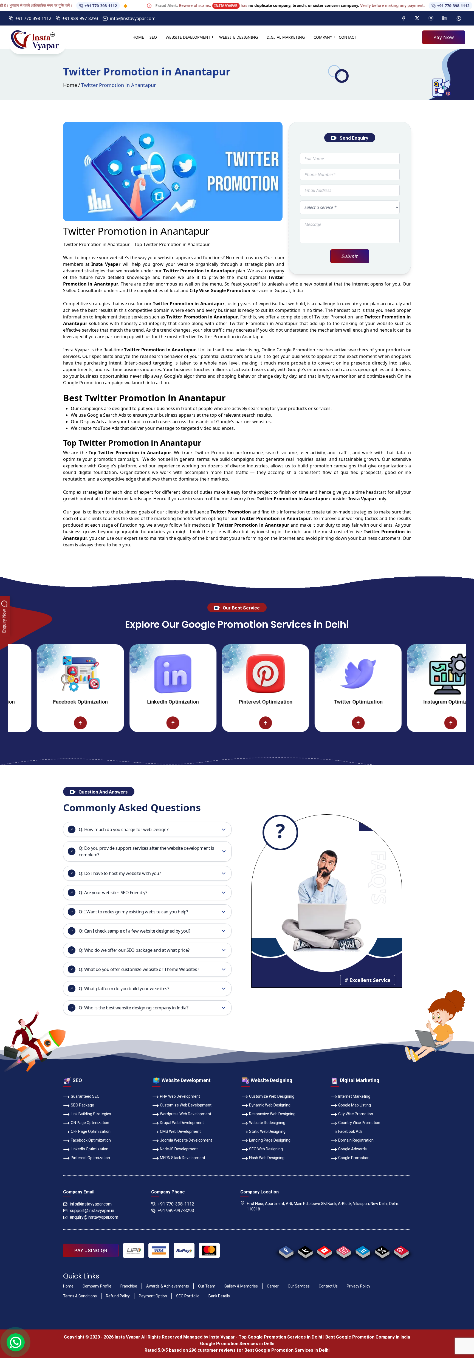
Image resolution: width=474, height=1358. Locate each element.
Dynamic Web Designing (269, 1105)
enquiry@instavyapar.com (94, 1217)
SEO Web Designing (266, 1149)
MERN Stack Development (182, 1158)
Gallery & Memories (241, 1286)
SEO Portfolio (187, 1296)
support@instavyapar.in (92, 1210)
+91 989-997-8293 (80, 18)
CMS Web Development (180, 1131)
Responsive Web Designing (272, 1114)
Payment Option (153, 1296)
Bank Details (219, 1296)
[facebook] (286, 1250)
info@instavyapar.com (133, 18)
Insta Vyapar (76, 350)
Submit (350, 256)
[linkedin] (363, 1250)
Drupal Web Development (182, 1122)
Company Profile (97, 1286)
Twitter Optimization (320, 702)
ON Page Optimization (90, 1122)
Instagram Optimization (413, 702)
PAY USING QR (91, 1250)
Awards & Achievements (167, 1286)
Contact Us (328, 1286)
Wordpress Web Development (185, 1114)
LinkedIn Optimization (135, 702)
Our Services (299, 1286)
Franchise (128, 1286)
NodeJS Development (179, 1149)
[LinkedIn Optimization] (135, 674)
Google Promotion (295, 350)
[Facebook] (403, 18)
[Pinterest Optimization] (227, 674)
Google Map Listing (354, 1105)
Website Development (188, 37)
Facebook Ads (350, 1131)
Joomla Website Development (186, 1140)
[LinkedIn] (444, 18)
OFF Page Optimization (91, 1131)
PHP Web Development (180, 1096)
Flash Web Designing (266, 1158)
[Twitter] (417, 18)
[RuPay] (184, 1250)
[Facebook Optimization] (42, 674)
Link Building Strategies (91, 1114)
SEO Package (82, 1105)
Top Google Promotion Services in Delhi (280, 1337)
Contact (347, 37)
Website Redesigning (267, 1122)
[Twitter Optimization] (320, 674)
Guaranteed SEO (85, 1096)
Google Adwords (352, 1149)
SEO (153, 37)
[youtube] (324, 1250)
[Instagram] (431, 18)
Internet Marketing (354, 1096)
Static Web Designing (267, 1131)
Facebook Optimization (42, 702)
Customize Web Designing (271, 1096)
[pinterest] (401, 1250)
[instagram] (343, 1250)
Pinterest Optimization (228, 702)
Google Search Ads (106, 415)
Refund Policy (118, 1296)
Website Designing (238, 37)
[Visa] (158, 1250)
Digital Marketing (286, 37)
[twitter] (382, 1250)
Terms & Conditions (80, 1296)
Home (138, 37)
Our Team (206, 1286)
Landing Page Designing (269, 1140)
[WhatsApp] (459, 18)
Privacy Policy (358, 1286)
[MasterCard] (209, 1250)
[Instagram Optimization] (413, 674)
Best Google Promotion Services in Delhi (286, 1350)
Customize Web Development (185, 1105)
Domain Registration (356, 1140)
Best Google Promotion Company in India (367, 1337)
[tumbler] (305, 1250)
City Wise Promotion (355, 1114)
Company (323, 37)
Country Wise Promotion (359, 1122)
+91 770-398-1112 (63, 5)
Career (273, 1286)
